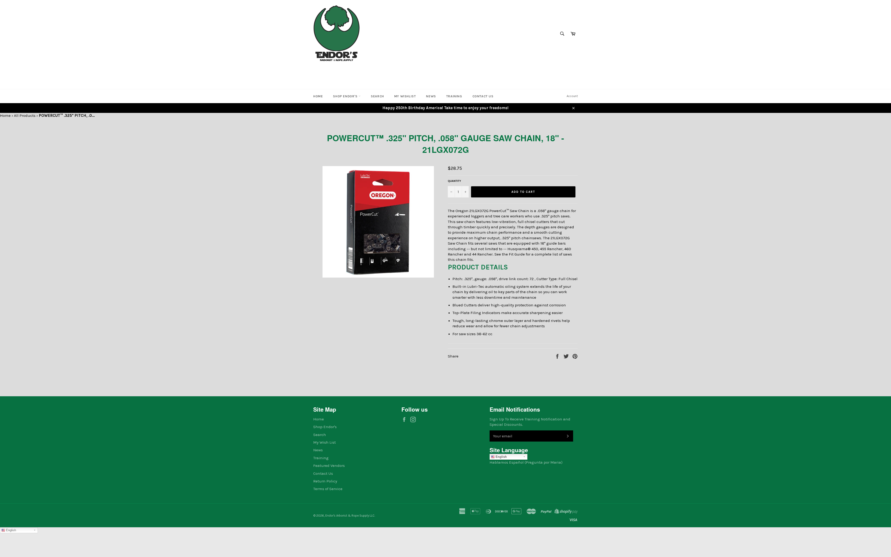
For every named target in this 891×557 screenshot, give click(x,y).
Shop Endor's (345, 96)
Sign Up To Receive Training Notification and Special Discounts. (530, 422)
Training (454, 96)
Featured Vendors (329, 465)
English (501, 457)
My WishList (405, 96)
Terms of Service (327, 488)
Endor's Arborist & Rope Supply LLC (349, 515)
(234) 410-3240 (328, 70)
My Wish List (324, 442)
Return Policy (325, 481)
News (431, 96)
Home (318, 96)
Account (572, 96)
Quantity (454, 181)
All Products (25, 115)
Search (377, 96)
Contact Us (483, 96)
